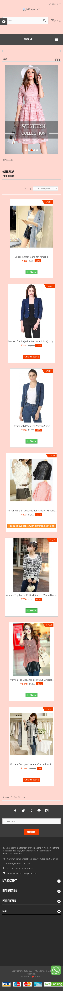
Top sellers (7, 160)
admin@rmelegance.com (25, 873)
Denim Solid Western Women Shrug (31, 425)
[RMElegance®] (31, 9)
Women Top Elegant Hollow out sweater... (31, 679)
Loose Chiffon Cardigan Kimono (31, 256)
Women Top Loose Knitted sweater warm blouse (31, 595)
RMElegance (40, 970)
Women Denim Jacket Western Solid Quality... (31, 341)
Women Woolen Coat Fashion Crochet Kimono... (31, 510)
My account (9, 881)
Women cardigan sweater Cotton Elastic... (31, 764)
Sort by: (28, 188)
